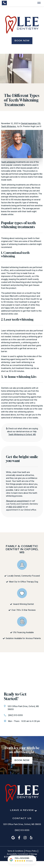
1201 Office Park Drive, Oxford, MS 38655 (22, 824)
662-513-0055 (15, 507)
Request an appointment (17, 501)
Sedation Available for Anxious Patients (23, 638)
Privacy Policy (31, 851)
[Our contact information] (4, 3)
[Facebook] (19, 838)
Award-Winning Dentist (23, 604)
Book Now (22, 40)
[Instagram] (25, 838)
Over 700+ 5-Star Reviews (23, 610)
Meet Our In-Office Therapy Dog (23, 582)
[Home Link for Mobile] (22, 25)
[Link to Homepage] (22, 793)
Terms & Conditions (15, 851)
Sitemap (33, 854)
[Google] (13, 838)
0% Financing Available (23, 632)
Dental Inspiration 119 (30, 123)
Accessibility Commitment (17, 854)
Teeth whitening (8, 162)
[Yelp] (31, 838)
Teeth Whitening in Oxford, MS (22, 434)
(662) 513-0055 (22, 830)
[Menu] (39, 3)
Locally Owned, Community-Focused (23, 576)
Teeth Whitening (8, 126)
